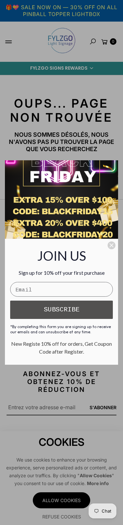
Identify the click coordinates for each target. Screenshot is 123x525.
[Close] (111, 245)
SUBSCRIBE (61, 309)
